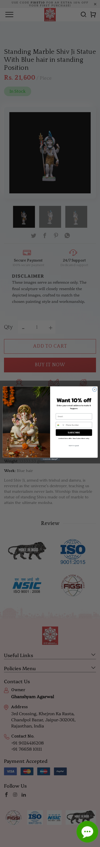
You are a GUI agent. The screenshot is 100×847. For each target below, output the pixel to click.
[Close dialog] (94, 389)
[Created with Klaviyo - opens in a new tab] (50, 459)
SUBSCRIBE (74, 432)
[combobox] (60, 425)
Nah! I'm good (74, 445)
